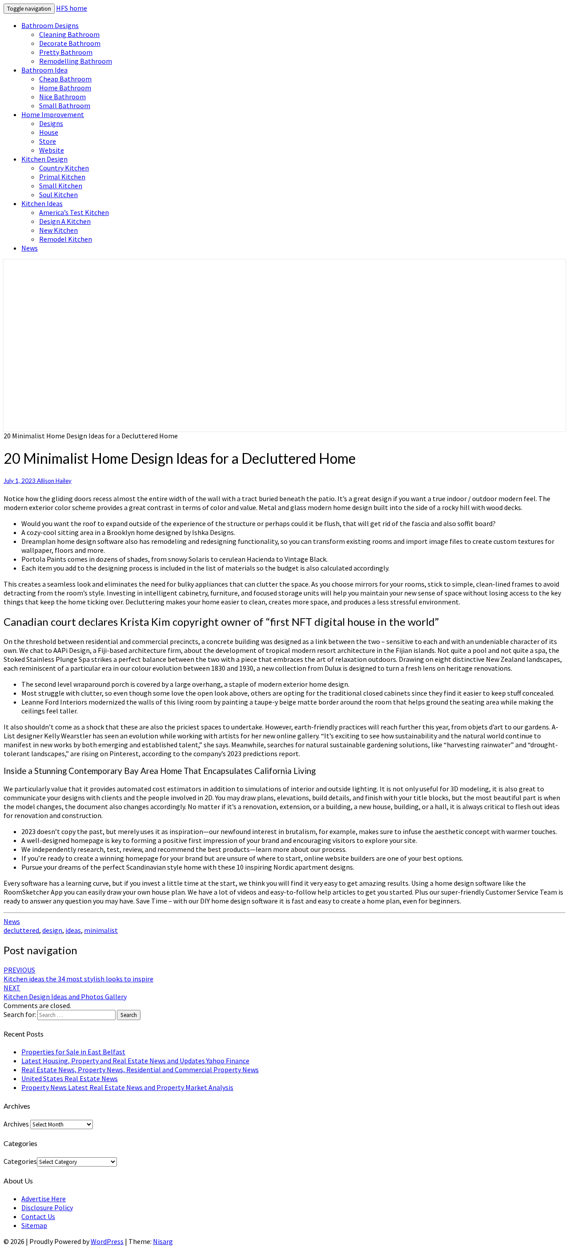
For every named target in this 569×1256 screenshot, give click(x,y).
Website (51, 150)
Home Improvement (52, 114)
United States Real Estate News (69, 1078)
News (29, 247)
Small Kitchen (60, 185)
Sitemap (34, 1225)
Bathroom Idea (44, 69)
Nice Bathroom (62, 96)
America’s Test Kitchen (74, 212)
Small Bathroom (64, 105)
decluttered (21, 930)
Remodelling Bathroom (75, 61)
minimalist (101, 930)
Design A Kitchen (65, 221)
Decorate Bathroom (69, 43)
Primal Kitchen (62, 176)
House (48, 132)
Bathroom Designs (50, 25)
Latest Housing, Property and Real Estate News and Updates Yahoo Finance (135, 1060)
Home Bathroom (65, 87)
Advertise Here (43, 1198)
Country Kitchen (64, 167)
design (52, 930)
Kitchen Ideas (42, 203)
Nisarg (163, 1241)
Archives (16, 1123)
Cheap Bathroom (65, 78)
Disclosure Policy (47, 1207)
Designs (51, 123)
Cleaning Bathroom (69, 34)
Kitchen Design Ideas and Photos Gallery (65, 992)
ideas (73, 930)
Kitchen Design (44, 158)
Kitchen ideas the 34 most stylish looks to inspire (78, 974)
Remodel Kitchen (65, 239)
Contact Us (38, 1216)
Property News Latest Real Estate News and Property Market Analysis (127, 1087)
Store (47, 141)
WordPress (107, 1241)
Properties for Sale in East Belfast (73, 1051)
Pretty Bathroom (65, 52)
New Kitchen (58, 230)
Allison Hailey (54, 480)
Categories (20, 1161)
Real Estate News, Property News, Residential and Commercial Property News (140, 1069)
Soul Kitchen (58, 194)
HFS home (71, 8)
